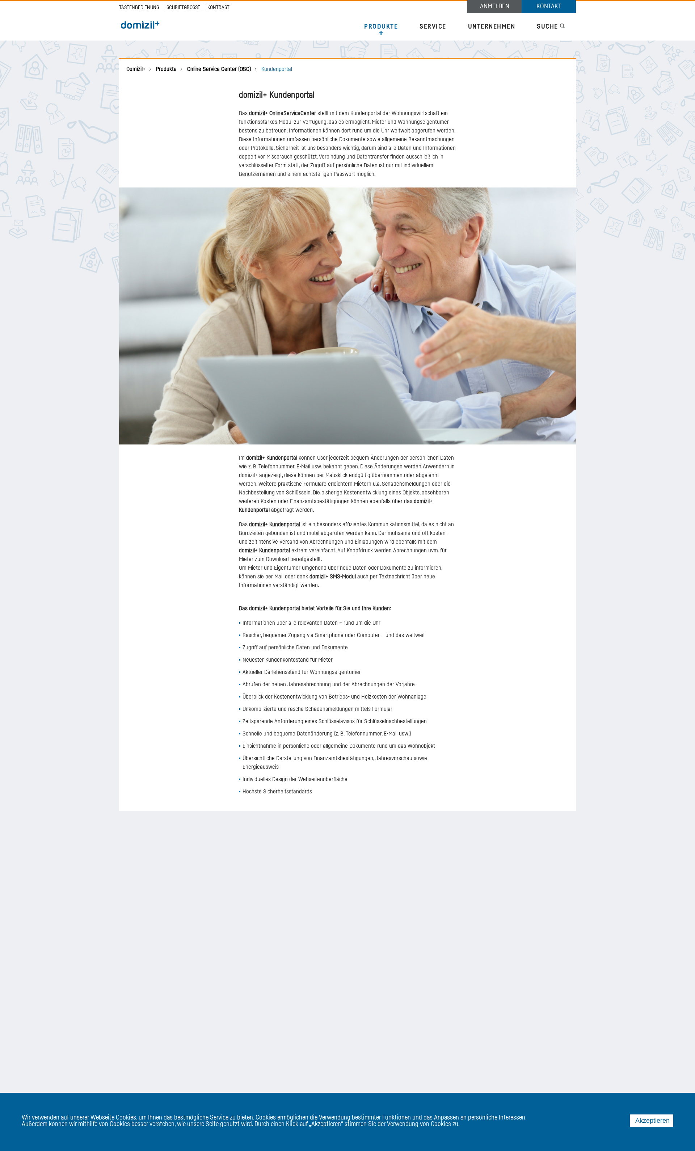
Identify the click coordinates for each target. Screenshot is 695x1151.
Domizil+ (136, 69)
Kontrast (218, 7)
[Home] (140, 25)
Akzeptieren (652, 1120)
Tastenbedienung (139, 7)
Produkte (381, 27)
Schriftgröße (183, 7)
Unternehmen (491, 27)
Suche (548, 27)
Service (433, 27)
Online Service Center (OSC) (219, 69)
